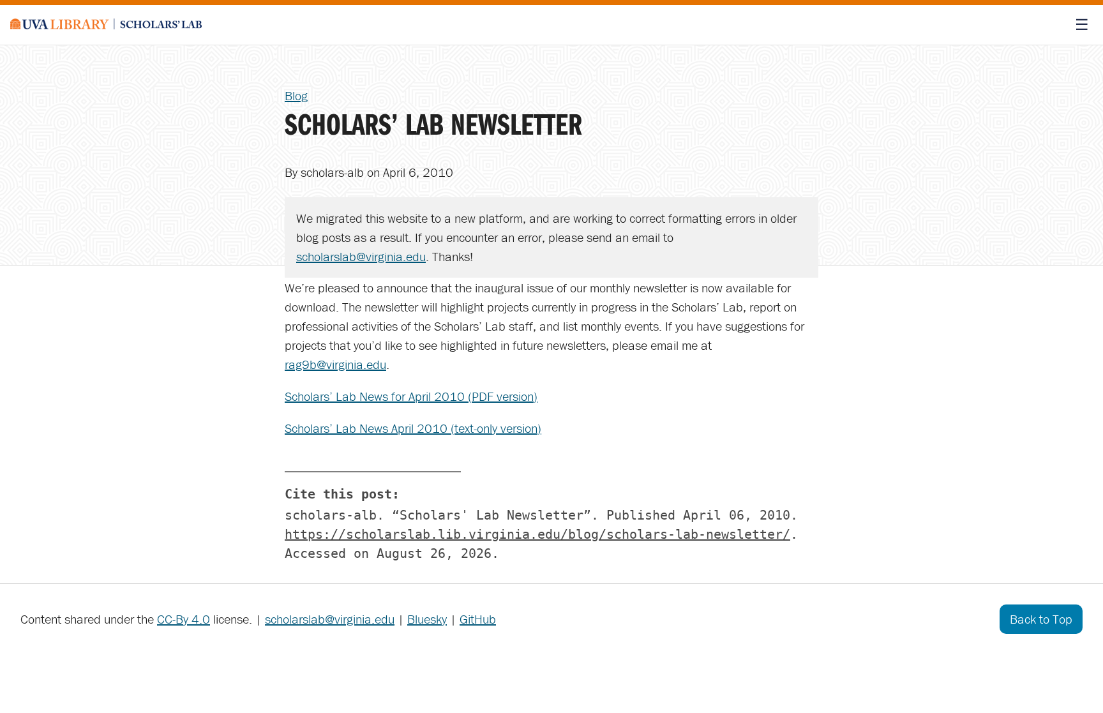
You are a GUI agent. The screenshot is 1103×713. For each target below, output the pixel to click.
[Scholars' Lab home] (106, 24)
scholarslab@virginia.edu (361, 256)
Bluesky (427, 619)
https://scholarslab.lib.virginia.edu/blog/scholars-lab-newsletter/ (537, 534)
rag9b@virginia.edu (335, 364)
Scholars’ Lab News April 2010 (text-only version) (413, 428)
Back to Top (1041, 619)
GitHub (478, 619)
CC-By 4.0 (183, 619)
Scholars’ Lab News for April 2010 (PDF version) (411, 396)
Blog (296, 95)
